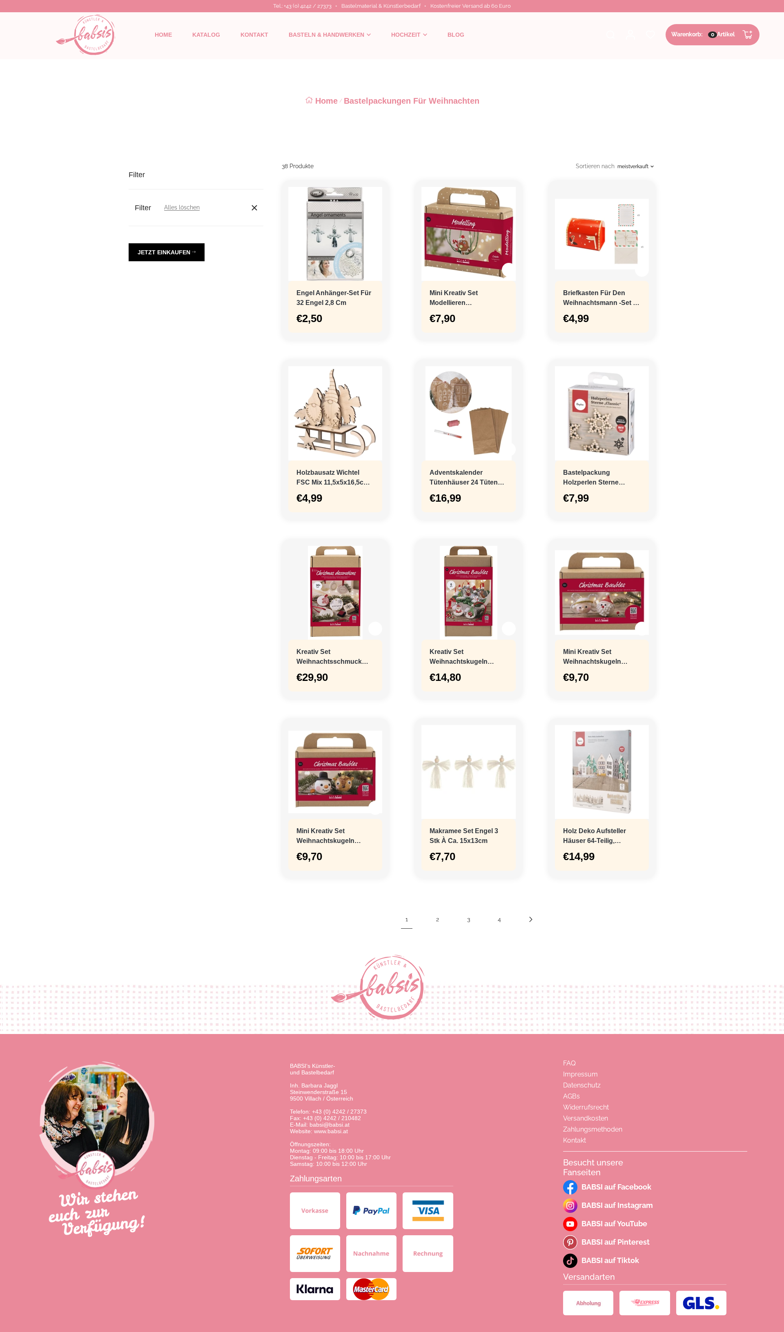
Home (326, 100)
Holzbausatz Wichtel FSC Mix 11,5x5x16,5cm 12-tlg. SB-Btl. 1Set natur (332, 478)
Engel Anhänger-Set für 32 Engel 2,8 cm (333, 297)
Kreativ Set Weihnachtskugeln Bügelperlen (459, 657)
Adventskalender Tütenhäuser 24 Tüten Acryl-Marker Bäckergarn (468, 478)
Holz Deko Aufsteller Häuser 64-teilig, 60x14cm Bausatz (594, 836)
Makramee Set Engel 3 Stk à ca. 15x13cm (464, 835)
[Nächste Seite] (530, 919)
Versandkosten (585, 1118)
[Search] (610, 35)
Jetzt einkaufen (165, 252)
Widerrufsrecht (586, 1107)
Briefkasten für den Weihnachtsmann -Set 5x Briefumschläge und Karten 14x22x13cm (601, 298)
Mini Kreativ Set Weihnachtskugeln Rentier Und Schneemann (325, 836)
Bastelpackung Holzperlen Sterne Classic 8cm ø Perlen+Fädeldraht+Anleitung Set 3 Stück (602, 478)
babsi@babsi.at (330, 1124)
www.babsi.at (331, 1131)
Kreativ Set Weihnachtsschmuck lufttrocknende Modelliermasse (329, 657)
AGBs (571, 1096)
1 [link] (406, 919)
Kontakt (574, 1140)
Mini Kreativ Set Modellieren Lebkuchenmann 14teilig (468, 298)
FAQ (569, 1063)
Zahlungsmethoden (592, 1129)
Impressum (580, 1074)
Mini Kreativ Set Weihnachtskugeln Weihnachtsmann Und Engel (597, 657)
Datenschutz (582, 1085)
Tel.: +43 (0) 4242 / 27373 (302, 6)
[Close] (254, 208)
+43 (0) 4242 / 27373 (339, 1111)
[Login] (630, 35)
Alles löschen (182, 207)
